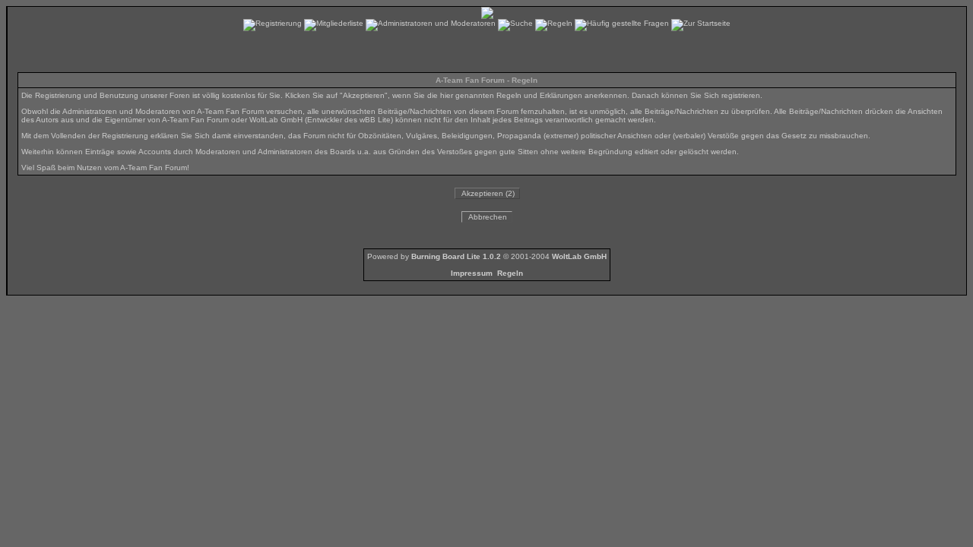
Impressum (472, 273)
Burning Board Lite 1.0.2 (456, 256)
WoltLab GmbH (579, 256)
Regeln (510, 273)
